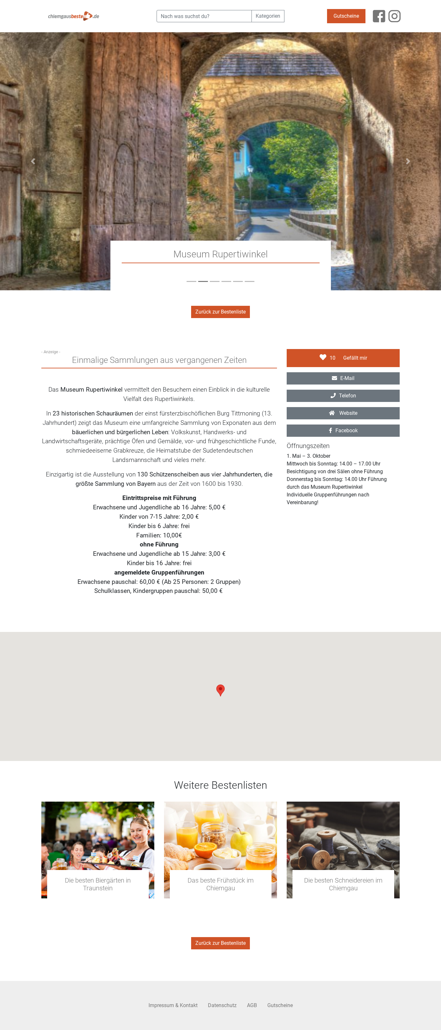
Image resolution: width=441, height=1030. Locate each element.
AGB (252, 1005)
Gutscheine (346, 16)
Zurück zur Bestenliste (220, 312)
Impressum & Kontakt (173, 1005)
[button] (33, 161)
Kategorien (268, 16)
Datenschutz (222, 1005)
